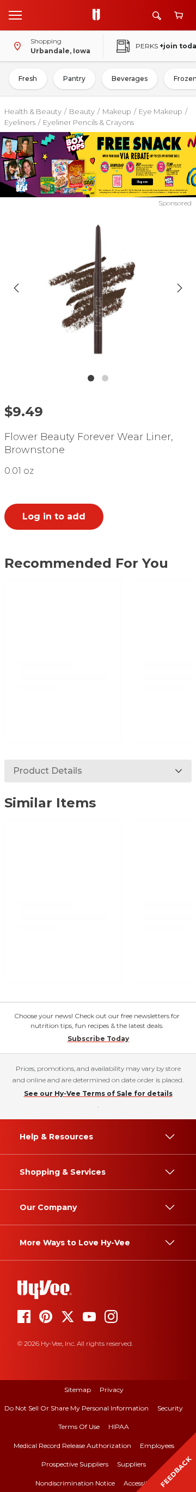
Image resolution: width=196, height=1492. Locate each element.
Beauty (82, 111)
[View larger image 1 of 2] (98, 288)
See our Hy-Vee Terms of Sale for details (98, 1093)
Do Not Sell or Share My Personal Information (76, 1408)
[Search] (157, 15)
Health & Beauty (33, 111)
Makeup (116, 111)
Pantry (74, 78)
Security (170, 1408)
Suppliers (131, 1464)
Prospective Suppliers (74, 1464)
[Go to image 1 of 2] (91, 378)
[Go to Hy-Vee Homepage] (99, 15)
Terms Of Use (79, 1426)
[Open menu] (15, 14)
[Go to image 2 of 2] (105, 378)
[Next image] (179, 287)
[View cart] (178, 15)
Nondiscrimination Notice (75, 1483)
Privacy (112, 1390)
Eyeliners (19, 122)
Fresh (28, 78)
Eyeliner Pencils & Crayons (88, 122)
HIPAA (118, 1426)
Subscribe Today (98, 1039)
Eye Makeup (160, 111)
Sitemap (77, 1390)
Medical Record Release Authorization (72, 1445)
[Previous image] (16, 287)
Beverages (130, 78)
